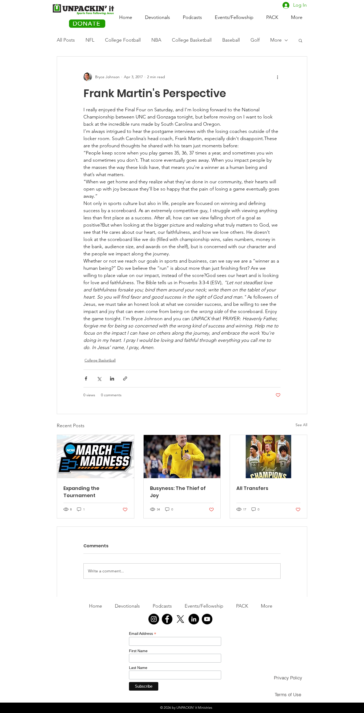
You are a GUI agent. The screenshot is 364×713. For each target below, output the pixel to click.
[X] (180, 619)
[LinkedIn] (193, 619)
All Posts (66, 40)
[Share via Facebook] (85, 378)
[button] (272, 15)
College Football (123, 40)
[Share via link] (125, 378)
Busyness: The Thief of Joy (178, 492)
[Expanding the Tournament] (95, 456)
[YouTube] (207, 619)
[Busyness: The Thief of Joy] (182, 456)
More (276, 40)
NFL (90, 40)
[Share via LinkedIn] (112, 378)
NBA (156, 40)
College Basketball (192, 40)
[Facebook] (167, 619)
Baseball (231, 40)
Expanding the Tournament (81, 492)
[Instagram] (153, 619)
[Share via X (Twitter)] (99, 378)
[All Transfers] (268, 456)
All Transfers (252, 488)
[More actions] (277, 77)
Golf (255, 40)
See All (301, 424)
